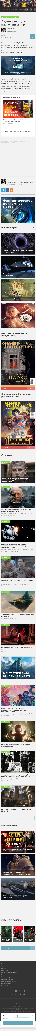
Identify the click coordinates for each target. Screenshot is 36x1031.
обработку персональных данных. (16, 1017)
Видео (6, 17)
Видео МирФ (13, 17)
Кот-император (11, 28)
